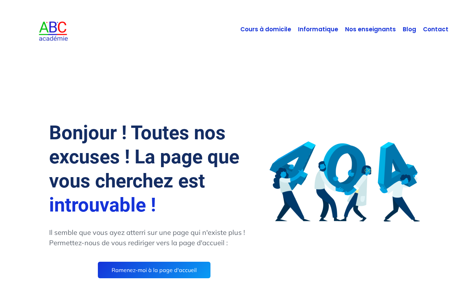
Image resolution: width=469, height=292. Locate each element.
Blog (409, 29)
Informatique (318, 29)
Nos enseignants (370, 29)
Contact (435, 29)
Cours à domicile (265, 29)
